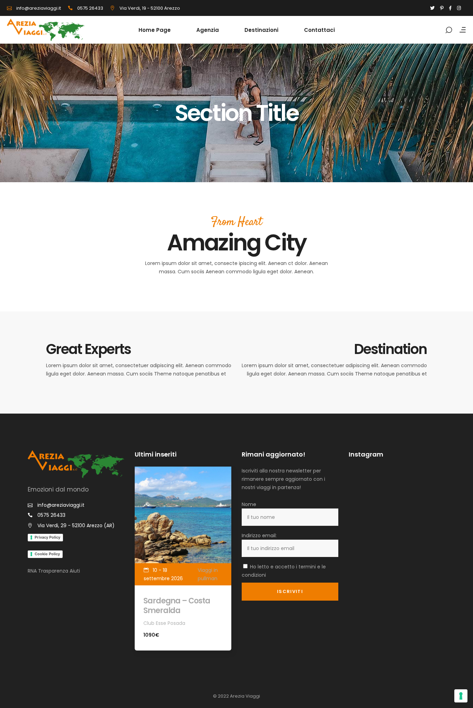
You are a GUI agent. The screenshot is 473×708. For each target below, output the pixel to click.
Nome (249, 504)
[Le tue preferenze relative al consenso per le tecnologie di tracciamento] (460, 695)
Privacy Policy (47, 537)
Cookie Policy (47, 553)
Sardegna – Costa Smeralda (176, 605)
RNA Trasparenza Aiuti (54, 570)
